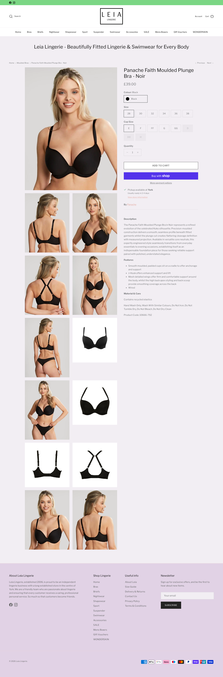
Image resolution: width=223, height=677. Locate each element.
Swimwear (115, 32)
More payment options (161, 183)
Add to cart (161, 165)
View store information (138, 197)
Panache (131, 204)
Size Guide (130, 586)
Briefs (40, 32)
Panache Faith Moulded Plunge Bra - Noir (49, 63)
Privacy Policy (132, 601)
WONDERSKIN (200, 32)
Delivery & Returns (135, 591)
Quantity (128, 146)
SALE (146, 32)
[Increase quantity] (138, 152)
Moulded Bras (23, 63)
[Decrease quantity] (126, 152)
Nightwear (54, 32)
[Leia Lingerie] (111, 16)
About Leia (131, 582)
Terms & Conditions (135, 606)
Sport (85, 32)
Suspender (98, 32)
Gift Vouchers (180, 32)
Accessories (132, 32)
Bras (29, 32)
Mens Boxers (161, 32)
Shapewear (70, 32)
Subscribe (171, 605)
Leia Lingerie (21, 661)
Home (18, 32)
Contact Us (131, 596)
